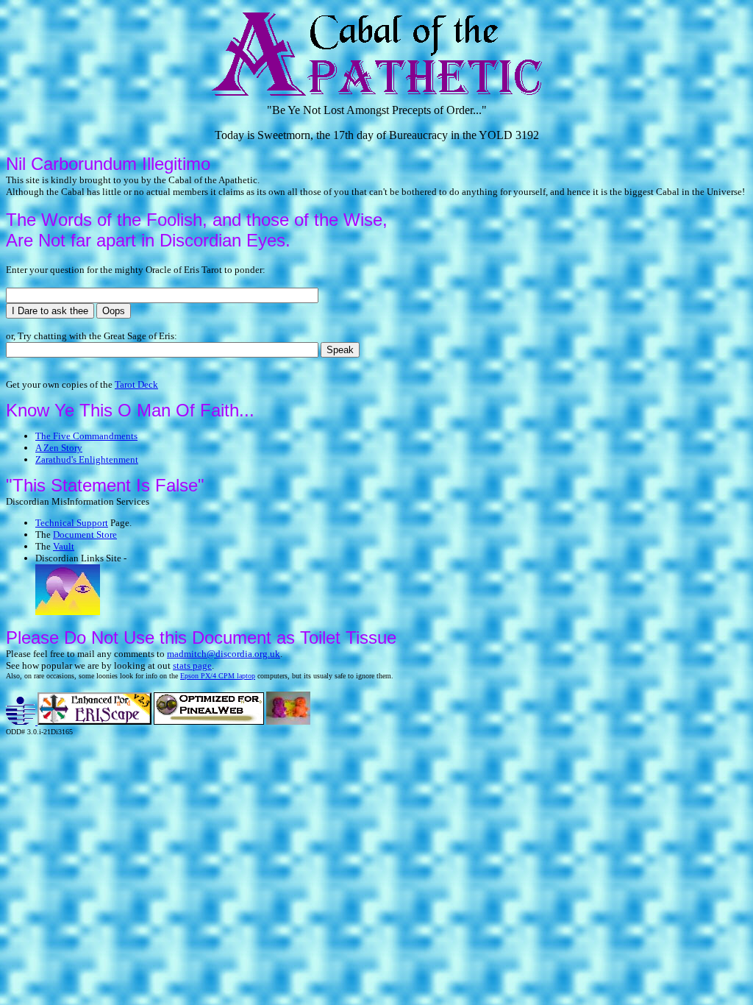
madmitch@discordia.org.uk (223, 653)
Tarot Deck (136, 384)
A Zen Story (58, 447)
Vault (63, 546)
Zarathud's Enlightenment (86, 459)
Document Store (85, 534)
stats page (192, 665)
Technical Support (71, 522)
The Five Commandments (86, 435)
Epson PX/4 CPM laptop (217, 676)
